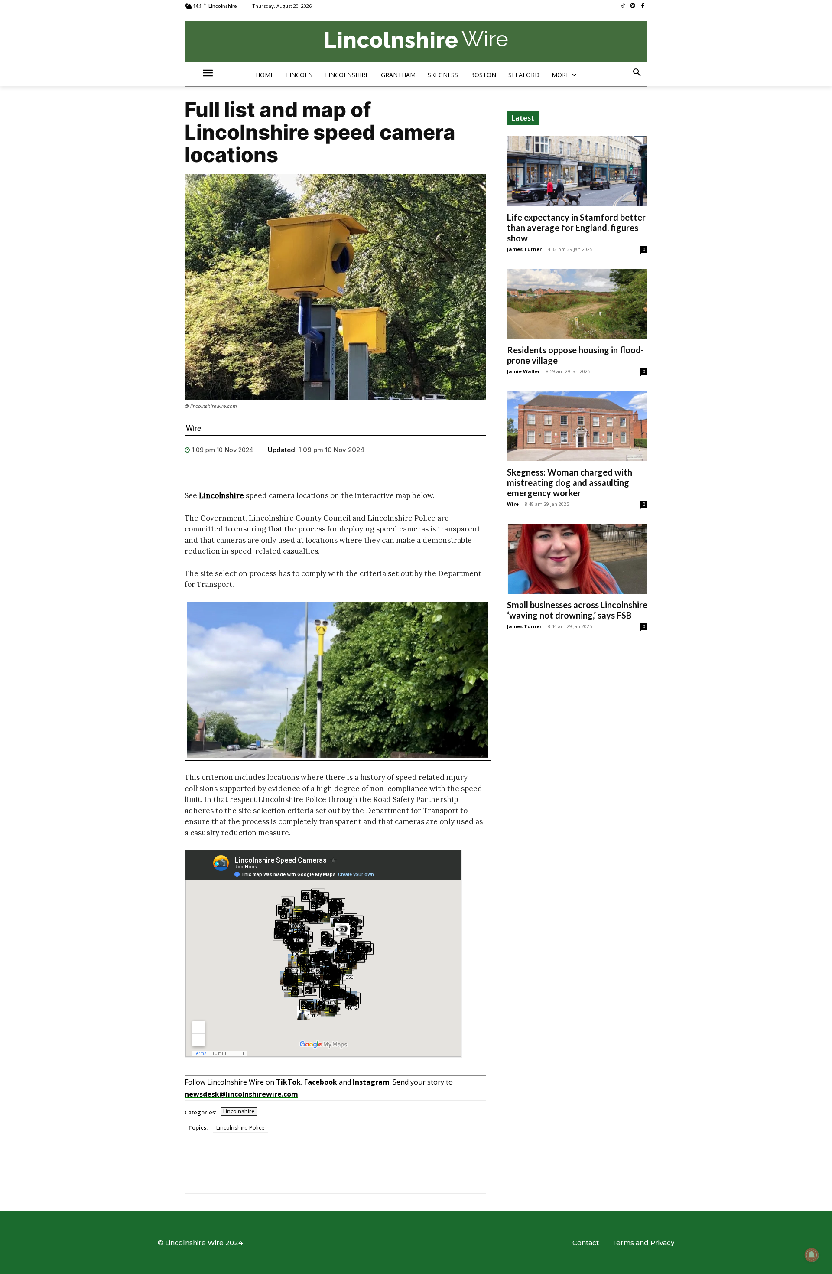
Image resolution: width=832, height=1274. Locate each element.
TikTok (288, 1082)
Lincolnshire (221, 495)
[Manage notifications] (812, 1255)
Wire (193, 427)
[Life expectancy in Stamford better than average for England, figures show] (577, 171)
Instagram (371, 1082)
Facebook (320, 1082)
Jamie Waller (523, 371)
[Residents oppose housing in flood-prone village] (577, 304)
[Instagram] (632, 6)
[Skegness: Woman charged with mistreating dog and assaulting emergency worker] (577, 426)
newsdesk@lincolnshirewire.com (241, 1094)
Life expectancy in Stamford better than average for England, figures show (576, 227)
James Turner (524, 249)
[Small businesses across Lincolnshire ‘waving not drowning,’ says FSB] (577, 559)
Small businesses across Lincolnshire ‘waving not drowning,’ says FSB (577, 610)
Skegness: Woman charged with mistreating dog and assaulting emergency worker (569, 482)
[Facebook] (642, 6)
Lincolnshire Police (240, 1127)
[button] (637, 72)
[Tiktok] (623, 6)
